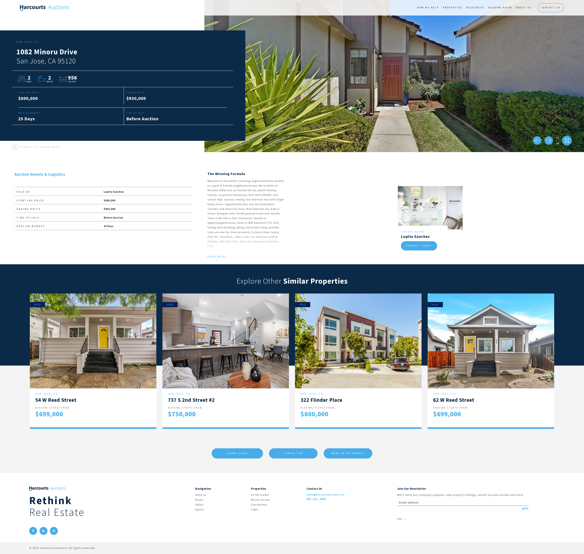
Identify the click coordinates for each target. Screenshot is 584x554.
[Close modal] (490, 62)
